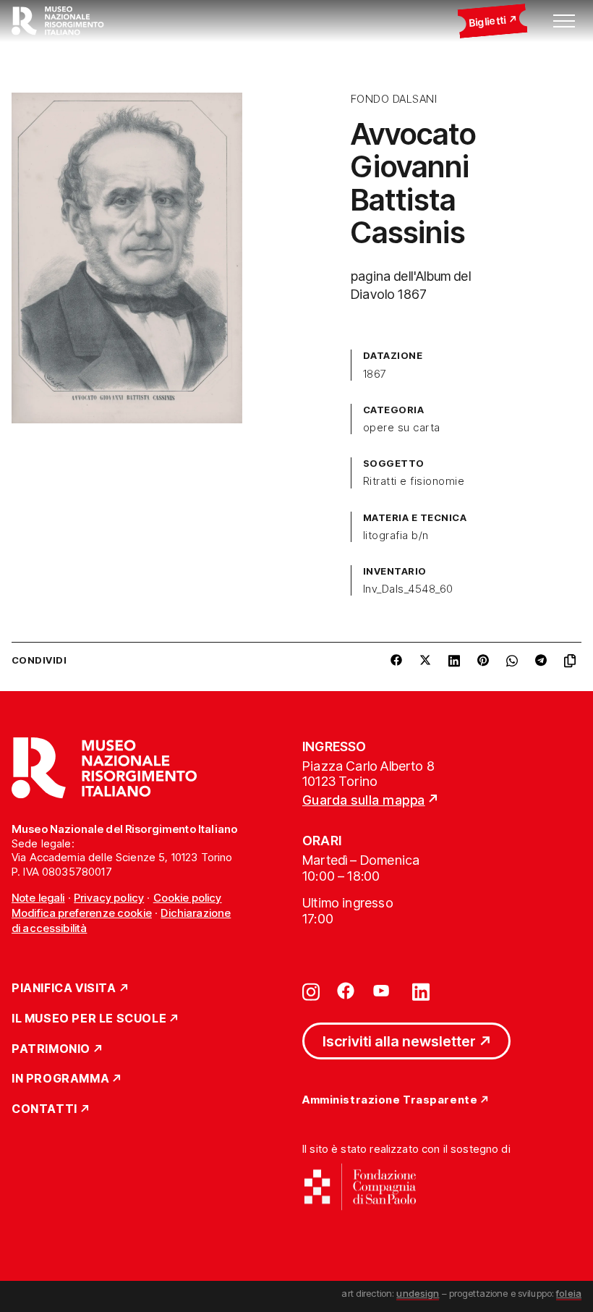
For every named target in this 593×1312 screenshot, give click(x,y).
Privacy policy (109, 898)
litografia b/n (396, 535)
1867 (375, 374)
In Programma (60, 1078)
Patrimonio (51, 1049)
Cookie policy (187, 898)
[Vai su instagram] (311, 990)
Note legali (38, 898)
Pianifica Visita (64, 988)
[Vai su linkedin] (421, 990)
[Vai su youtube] (383, 990)
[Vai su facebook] (345, 990)
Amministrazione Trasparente (389, 1100)
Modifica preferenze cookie (82, 913)
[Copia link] (572, 660)
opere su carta (401, 427)
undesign (417, 1293)
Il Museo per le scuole (89, 1018)
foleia (568, 1293)
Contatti (44, 1109)
